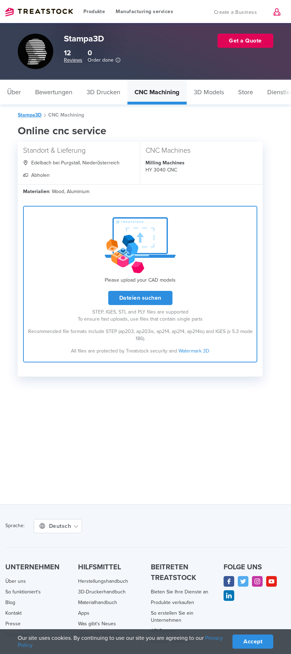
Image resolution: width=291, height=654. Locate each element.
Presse (13, 624)
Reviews (73, 60)
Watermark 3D (194, 351)
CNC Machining (157, 92)
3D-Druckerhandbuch (102, 592)
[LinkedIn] (229, 595)
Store (245, 92)
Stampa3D (30, 115)
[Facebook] (229, 581)
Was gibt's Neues (97, 624)
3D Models (209, 92)
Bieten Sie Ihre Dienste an (179, 592)
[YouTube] (271, 581)
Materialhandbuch (97, 602)
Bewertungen (53, 92)
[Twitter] (243, 581)
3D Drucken (103, 92)
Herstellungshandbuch (103, 581)
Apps (83, 613)
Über (14, 92)
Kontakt (13, 613)
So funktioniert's (23, 592)
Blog (10, 602)
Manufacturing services (144, 12)
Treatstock (39, 12)
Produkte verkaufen (172, 602)
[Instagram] (257, 581)
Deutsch (61, 526)
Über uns (15, 581)
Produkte (94, 12)
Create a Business (235, 12)
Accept (252, 641)
